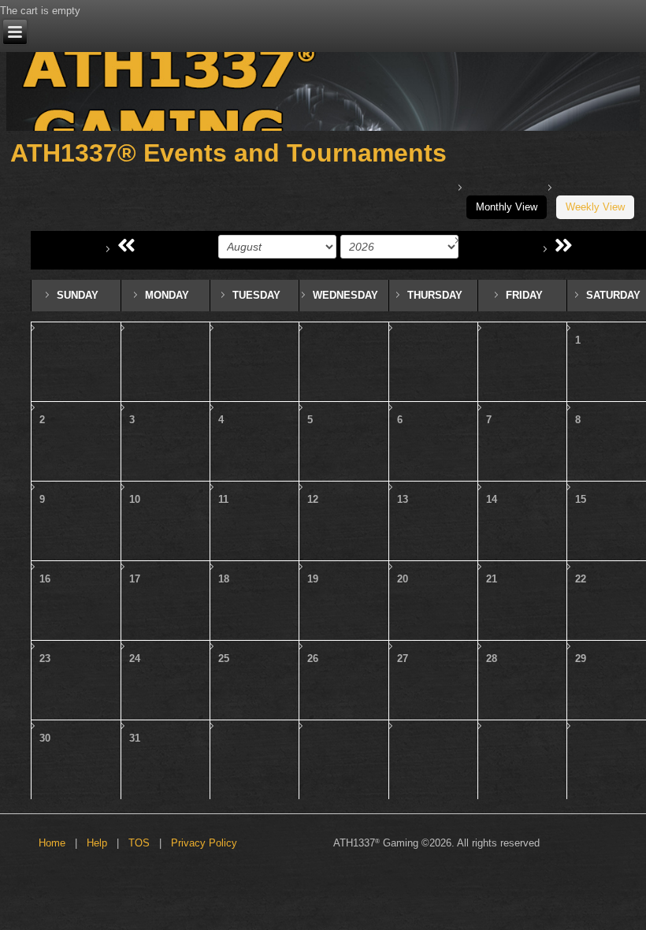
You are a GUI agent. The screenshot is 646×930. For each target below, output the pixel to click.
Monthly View (506, 207)
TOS (139, 843)
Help (97, 843)
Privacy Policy (204, 843)
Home (52, 843)
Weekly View (595, 207)
